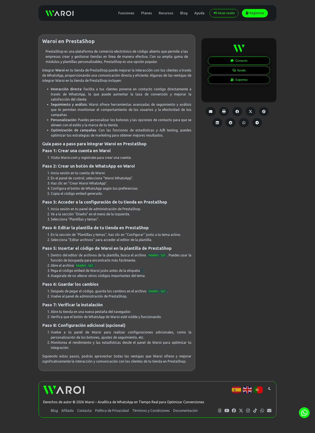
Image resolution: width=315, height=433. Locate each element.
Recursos (166, 13)
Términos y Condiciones (151, 410)
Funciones (126, 13)
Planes (146, 13)
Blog (184, 13)
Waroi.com (69, 157)
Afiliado (67, 410)
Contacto (84, 410)
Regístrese (256, 13)
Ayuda (199, 13)
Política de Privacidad (112, 410)
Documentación (185, 410)
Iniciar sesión (226, 13)
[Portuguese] (258, 389)
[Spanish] (236, 389)
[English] (247, 389)
